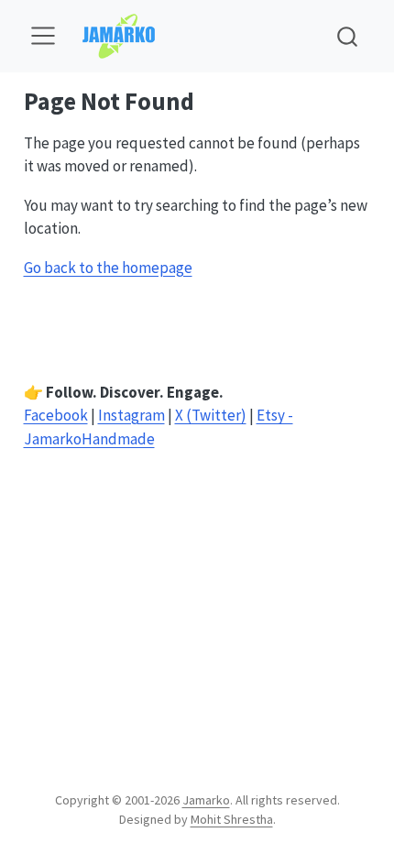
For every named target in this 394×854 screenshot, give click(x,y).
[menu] (43, 35)
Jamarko (206, 800)
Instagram (131, 415)
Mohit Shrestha (232, 819)
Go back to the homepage (108, 267)
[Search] (347, 36)
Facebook (56, 415)
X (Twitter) (210, 415)
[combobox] (348, 36)
